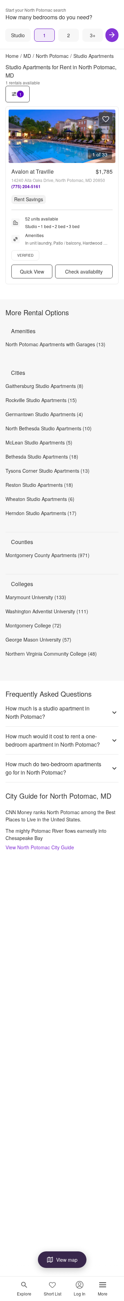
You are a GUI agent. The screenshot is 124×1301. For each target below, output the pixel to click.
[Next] (111, 35)
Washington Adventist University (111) (47, 611)
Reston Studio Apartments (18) (39, 484)
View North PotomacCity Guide (40, 847)
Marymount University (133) (36, 597)
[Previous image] (14, 136)
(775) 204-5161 (26, 186)
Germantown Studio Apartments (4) (44, 414)
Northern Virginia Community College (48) (51, 653)
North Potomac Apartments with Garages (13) (55, 344)
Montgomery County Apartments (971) (48, 555)
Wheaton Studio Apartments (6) (40, 498)
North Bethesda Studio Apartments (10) (49, 428)
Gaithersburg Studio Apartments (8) (44, 385)
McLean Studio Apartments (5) (39, 442)
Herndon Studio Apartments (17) (41, 513)
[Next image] (109, 136)
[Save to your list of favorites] (106, 119)
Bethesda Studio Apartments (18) (42, 456)
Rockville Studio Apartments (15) (41, 400)
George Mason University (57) (38, 639)
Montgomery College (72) (33, 625)
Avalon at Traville (32, 171)
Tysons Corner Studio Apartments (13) (48, 470)
